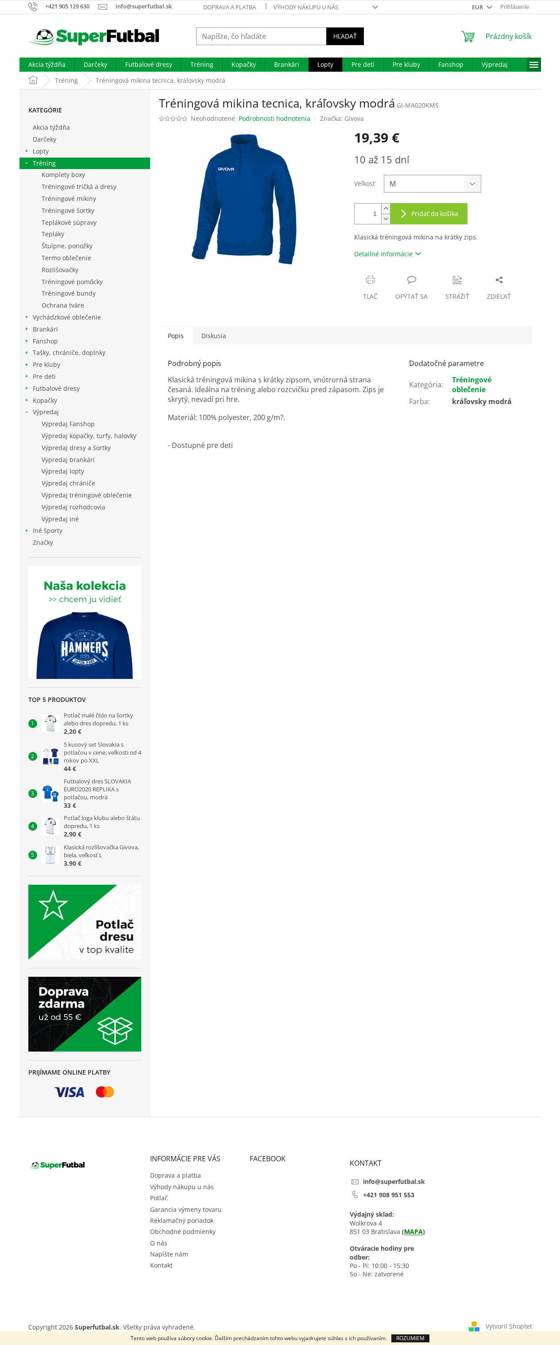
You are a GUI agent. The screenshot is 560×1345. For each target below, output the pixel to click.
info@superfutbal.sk (394, 1181)
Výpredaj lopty (63, 471)
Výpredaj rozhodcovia (73, 507)
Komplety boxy (63, 174)
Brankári (45, 329)
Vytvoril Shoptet (509, 1326)
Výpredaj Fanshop (68, 424)
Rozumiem (410, 1338)
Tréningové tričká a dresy (79, 186)
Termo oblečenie (66, 258)
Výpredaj (46, 412)
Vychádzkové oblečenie (67, 317)
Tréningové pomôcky (72, 281)
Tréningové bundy (69, 293)
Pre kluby (46, 364)
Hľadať (345, 36)
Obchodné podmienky (183, 1231)
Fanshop (45, 341)
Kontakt (161, 1265)
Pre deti (44, 376)
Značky (43, 542)
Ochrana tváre (63, 305)
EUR (478, 7)
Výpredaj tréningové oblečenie (87, 495)
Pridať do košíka (434, 213)
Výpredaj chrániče (68, 483)
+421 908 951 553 (388, 1195)
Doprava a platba (229, 7)
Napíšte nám (169, 1254)
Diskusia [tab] (213, 335)
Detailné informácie (383, 254)
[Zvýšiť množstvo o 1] (385, 209)
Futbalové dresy (56, 388)
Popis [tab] (176, 335)
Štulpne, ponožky (67, 246)
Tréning (44, 163)
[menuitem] (46, 65)
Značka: (342, 118)
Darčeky (44, 139)
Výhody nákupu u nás (306, 7)
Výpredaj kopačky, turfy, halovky (89, 436)
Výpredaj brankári (68, 459)
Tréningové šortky (68, 210)
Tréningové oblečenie (471, 384)
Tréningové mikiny (69, 198)
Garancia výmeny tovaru (186, 1209)
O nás (158, 1243)
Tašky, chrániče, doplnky (69, 352)
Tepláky (53, 234)
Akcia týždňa (51, 127)
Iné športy (47, 530)
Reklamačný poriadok (181, 1220)
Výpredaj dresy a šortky (76, 447)
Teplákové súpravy (69, 222)
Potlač (159, 1198)
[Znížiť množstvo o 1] (385, 219)
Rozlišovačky (60, 270)
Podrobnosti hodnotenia (274, 118)
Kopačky (45, 400)
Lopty (41, 151)
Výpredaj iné (60, 519)
